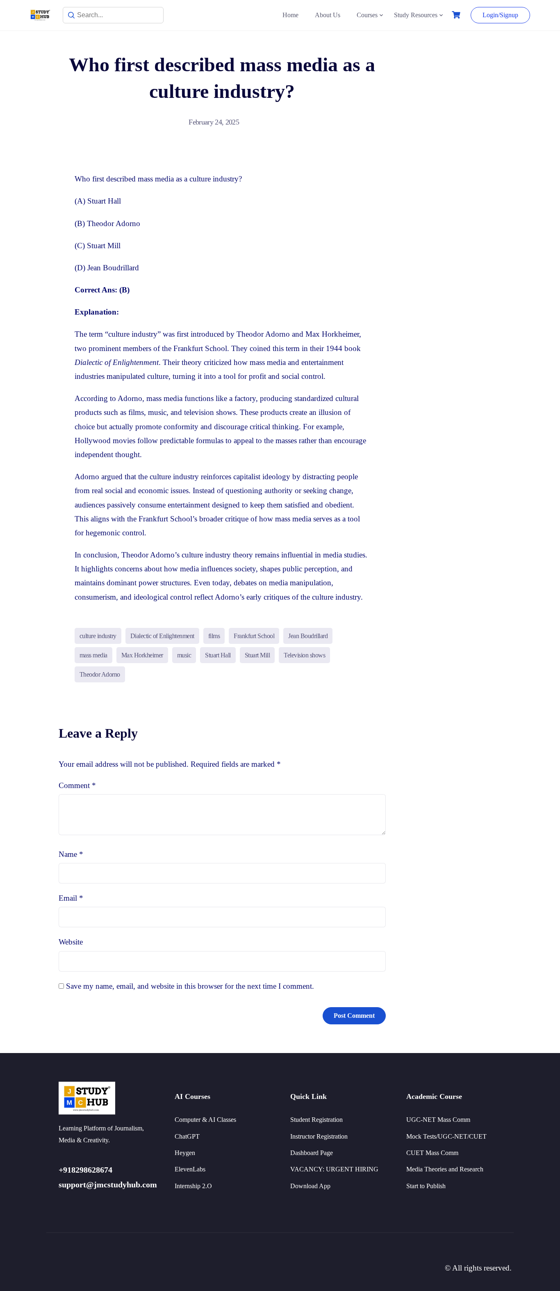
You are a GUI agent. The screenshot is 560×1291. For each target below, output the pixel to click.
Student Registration (316, 1119)
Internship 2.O (193, 1185)
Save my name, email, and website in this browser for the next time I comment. (190, 986)
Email (71, 898)
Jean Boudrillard (308, 635)
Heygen (185, 1152)
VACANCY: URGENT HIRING (334, 1169)
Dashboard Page (311, 1152)
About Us (327, 14)
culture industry (98, 635)
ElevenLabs (190, 1169)
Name (71, 854)
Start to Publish (426, 1185)
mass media (93, 655)
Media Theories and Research (444, 1169)
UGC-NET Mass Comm (438, 1119)
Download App (310, 1185)
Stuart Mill (257, 655)
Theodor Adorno (100, 674)
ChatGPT (187, 1136)
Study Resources (415, 14)
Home (290, 14)
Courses (367, 14)
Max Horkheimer (142, 655)
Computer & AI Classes (205, 1119)
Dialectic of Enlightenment (162, 635)
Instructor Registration (319, 1136)
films (214, 635)
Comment (77, 785)
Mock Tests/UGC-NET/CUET (446, 1136)
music (184, 655)
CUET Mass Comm (432, 1152)
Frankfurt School (254, 635)
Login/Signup (500, 14)
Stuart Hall (218, 655)
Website (71, 942)
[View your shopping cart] (457, 15)
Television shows (304, 655)
